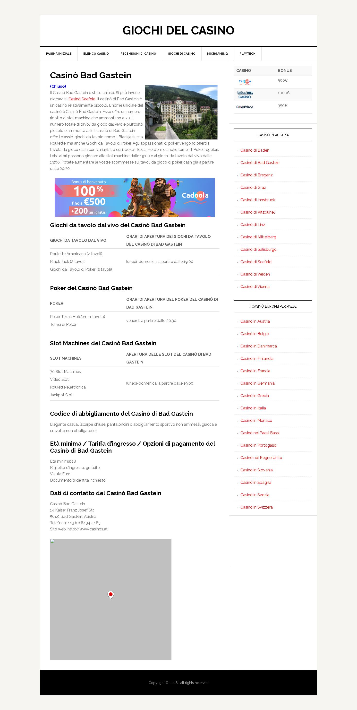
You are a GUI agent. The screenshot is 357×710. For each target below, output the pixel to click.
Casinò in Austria (255, 321)
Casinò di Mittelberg (258, 237)
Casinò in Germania (257, 383)
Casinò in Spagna (255, 482)
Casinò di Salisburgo (258, 249)
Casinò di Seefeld (256, 262)
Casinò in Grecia (254, 395)
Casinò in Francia (255, 371)
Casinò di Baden (254, 150)
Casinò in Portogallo (258, 445)
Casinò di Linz (252, 224)
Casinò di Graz (253, 187)
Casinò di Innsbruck (257, 200)
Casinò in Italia (253, 408)
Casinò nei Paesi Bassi (260, 433)
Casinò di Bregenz (256, 175)
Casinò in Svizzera (256, 507)
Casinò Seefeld (81, 99)
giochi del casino (178, 30)
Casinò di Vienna (255, 286)
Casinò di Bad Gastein (260, 162)
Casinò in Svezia (254, 495)
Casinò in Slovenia (256, 470)
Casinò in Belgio (254, 333)
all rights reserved (194, 683)
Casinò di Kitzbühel (257, 212)
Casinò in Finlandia (256, 358)
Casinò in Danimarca (258, 346)
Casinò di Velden (255, 274)
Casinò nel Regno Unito (261, 457)
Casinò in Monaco (256, 420)
